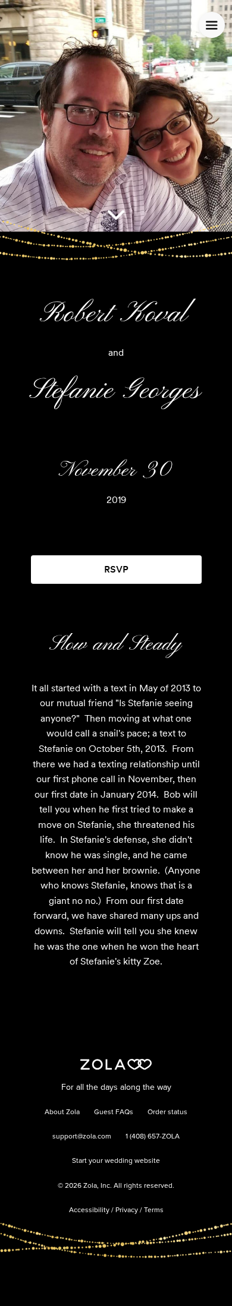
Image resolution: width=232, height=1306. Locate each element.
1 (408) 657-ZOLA (153, 1136)
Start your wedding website (116, 1161)
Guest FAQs (113, 1112)
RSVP (116, 569)
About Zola (62, 1112)
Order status (167, 1112)
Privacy (126, 1210)
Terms (154, 1210)
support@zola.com (81, 1136)
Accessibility (89, 1210)
